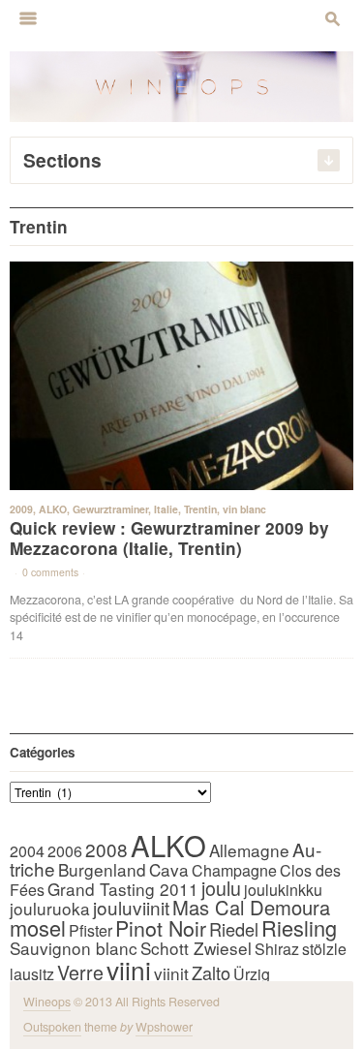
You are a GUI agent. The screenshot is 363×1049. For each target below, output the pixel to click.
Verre (80, 972)
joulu (221, 888)
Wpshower (164, 1026)
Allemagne (249, 850)
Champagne (234, 870)
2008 (106, 849)
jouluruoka (50, 908)
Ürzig (251, 974)
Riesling (299, 927)
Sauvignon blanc (73, 948)
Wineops (47, 1001)
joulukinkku (283, 890)
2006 (64, 851)
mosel (38, 927)
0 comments (50, 572)
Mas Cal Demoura (251, 907)
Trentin (200, 509)
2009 (21, 509)
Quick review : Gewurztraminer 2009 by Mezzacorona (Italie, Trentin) (169, 538)
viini (128, 969)
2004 (27, 851)
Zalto (211, 972)
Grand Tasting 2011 (122, 889)
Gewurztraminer (110, 509)
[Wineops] (181, 85)
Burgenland (102, 869)
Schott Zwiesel (196, 948)
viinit (171, 973)
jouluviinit (131, 907)
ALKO (53, 509)
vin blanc (244, 509)
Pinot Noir (160, 927)
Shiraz (277, 949)
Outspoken (52, 1026)
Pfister (90, 930)
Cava (169, 869)
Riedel (233, 928)
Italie (166, 509)
